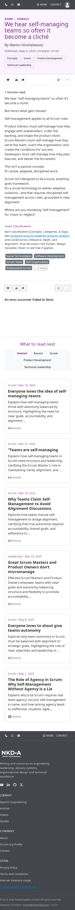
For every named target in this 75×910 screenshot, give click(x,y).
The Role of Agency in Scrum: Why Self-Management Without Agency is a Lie (35, 684)
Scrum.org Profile (11, 844)
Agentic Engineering (13, 802)
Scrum (54, 353)
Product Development (37, 360)
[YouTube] (1, 785)
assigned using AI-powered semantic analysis (40, 236)
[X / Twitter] (21, 785)
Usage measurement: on (18, 887)
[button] (41, 5)
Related (22, 353)
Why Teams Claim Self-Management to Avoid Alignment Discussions (29, 503)
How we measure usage (15, 880)
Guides (4, 821)
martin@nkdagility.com (36, 905)
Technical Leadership (37, 367)
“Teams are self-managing (33, 449)
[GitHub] (15, 785)
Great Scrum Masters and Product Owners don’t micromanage (32, 567)
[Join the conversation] (58, 80)
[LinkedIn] (8, 785)
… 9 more (41, 268)
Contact (55, 4)
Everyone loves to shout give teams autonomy (35, 628)
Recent (38, 353)
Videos (4, 815)
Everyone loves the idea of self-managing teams (37, 393)
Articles (5, 808)
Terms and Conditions (14, 874)
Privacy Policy (8, 867)
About (4, 838)
